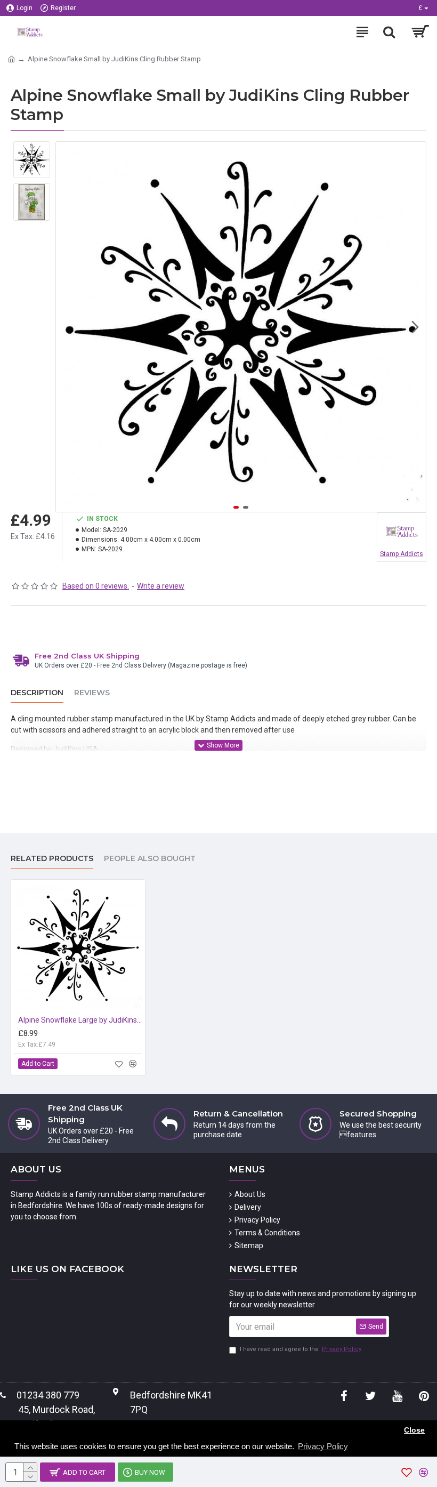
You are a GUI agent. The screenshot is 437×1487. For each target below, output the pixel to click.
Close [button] (414, 1430)
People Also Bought (150, 858)
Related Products (52, 858)
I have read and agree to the (300, 1349)
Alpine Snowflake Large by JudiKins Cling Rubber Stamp (80, 1020)
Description (37, 692)
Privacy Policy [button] (323, 1446)
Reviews (92, 692)
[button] (66, 326)
